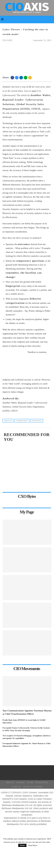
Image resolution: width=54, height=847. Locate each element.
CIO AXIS (7, 40)
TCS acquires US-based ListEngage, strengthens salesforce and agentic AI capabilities (27, 737)
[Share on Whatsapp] (26, 78)
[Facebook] (28, 770)
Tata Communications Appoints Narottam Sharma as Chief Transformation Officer (27, 712)
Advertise (20, 782)
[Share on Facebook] (13, 78)
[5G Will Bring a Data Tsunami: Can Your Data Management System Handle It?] (27, 642)
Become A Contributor (33, 787)
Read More (32, 845)
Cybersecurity (22, 420)
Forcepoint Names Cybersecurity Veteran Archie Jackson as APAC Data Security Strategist (26, 729)
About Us (10, 782)
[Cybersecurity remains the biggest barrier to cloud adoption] (27, 587)
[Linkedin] (31, 774)
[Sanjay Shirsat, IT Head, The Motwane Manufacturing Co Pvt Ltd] (27, 615)
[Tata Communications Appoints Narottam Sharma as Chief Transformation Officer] (27, 691)
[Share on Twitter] (17, 78)
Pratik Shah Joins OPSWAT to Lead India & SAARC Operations (24, 721)
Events (30, 782)
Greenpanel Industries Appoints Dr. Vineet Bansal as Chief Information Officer (26, 744)
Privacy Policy (41, 782)
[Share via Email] (30, 78)
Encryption (36, 420)
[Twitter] (32, 770)
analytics (8, 420)
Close (22, 845)
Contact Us (16, 787)
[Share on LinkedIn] (21, 78)
